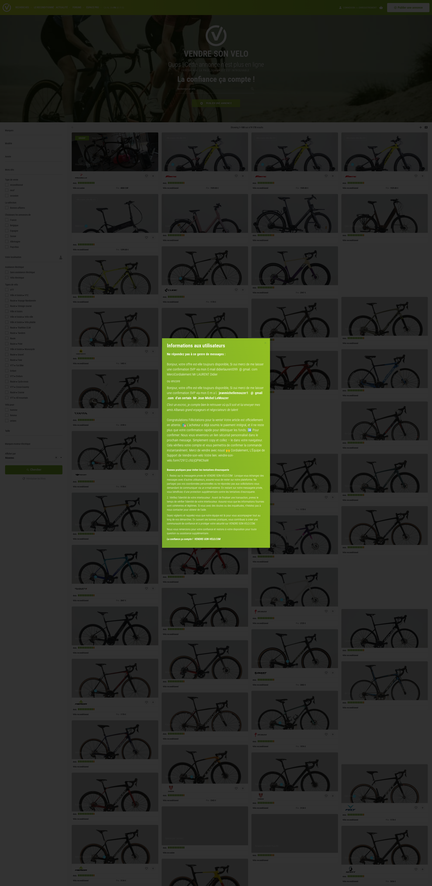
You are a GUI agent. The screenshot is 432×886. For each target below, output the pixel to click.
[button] (265, 343)
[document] (216, 443)
